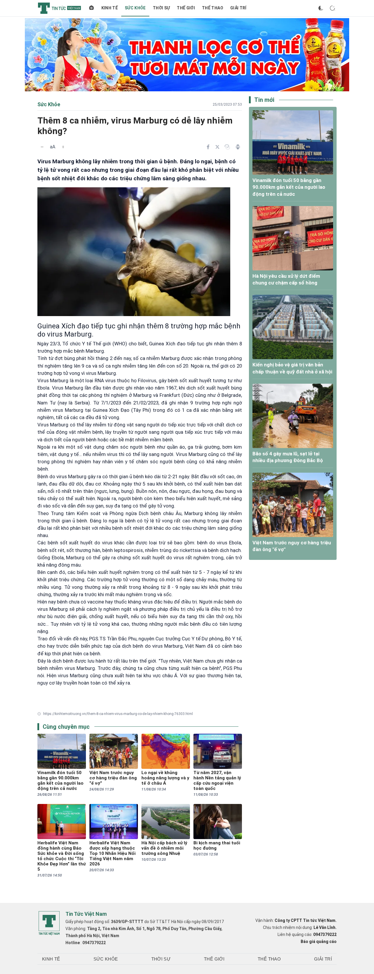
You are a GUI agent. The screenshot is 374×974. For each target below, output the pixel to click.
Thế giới (186, 8)
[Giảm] (42, 147)
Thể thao (212, 8)
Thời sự (161, 8)
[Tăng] (63, 147)
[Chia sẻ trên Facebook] (208, 146)
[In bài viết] (238, 147)
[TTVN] (49, 923)
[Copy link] (227, 147)
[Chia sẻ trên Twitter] (217, 146)
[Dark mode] (321, 8)
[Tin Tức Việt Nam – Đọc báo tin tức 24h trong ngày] (59, 8)
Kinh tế (109, 8)
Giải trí (238, 8)
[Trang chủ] (91, 8)
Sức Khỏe (135, 8)
